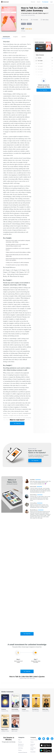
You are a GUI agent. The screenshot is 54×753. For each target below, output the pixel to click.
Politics (20, 750)
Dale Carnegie (35, 710)
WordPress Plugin (33, 748)
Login (51, 1)
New (19, 739)
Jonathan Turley (5, 731)
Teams (32, 742)
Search (38, 1)
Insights (15, 36)
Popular (20, 742)
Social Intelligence (16, 709)
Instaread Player (32, 745)
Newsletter (32, 751)
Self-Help (20, 748)
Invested (24, 709)
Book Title (3, 7)
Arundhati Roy (45, 710)
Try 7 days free (17, 423)
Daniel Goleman (15, 710)
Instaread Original (5, 710)
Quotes (24, 36)
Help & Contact (34, 739)
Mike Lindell (14, 731)
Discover (33, 1)
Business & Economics (21, 745)
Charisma (3, 709)
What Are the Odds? (16, 729)
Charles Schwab (26, 710)
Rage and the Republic (6, 729)
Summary (5, 36)
